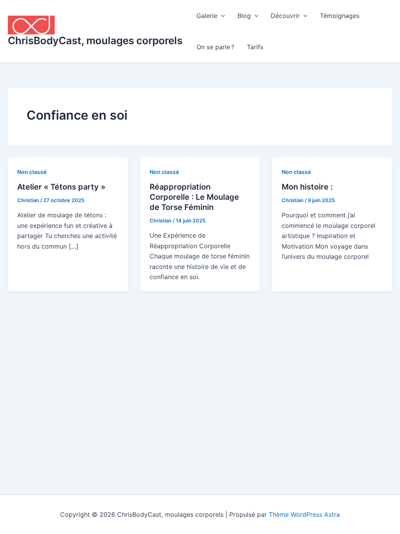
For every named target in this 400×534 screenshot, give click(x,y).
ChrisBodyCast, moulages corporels (95, 40)
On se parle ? (215, 47)
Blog (244, 16)
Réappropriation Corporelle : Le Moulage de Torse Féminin (194, 197)
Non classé (31, 171)
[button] (221, 15)
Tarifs (255, 47)
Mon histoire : (307, 187)
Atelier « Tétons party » (61, 187)
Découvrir (285, 16)
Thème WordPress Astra (304, 514)
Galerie (206, 16)
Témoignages (339, 16)
